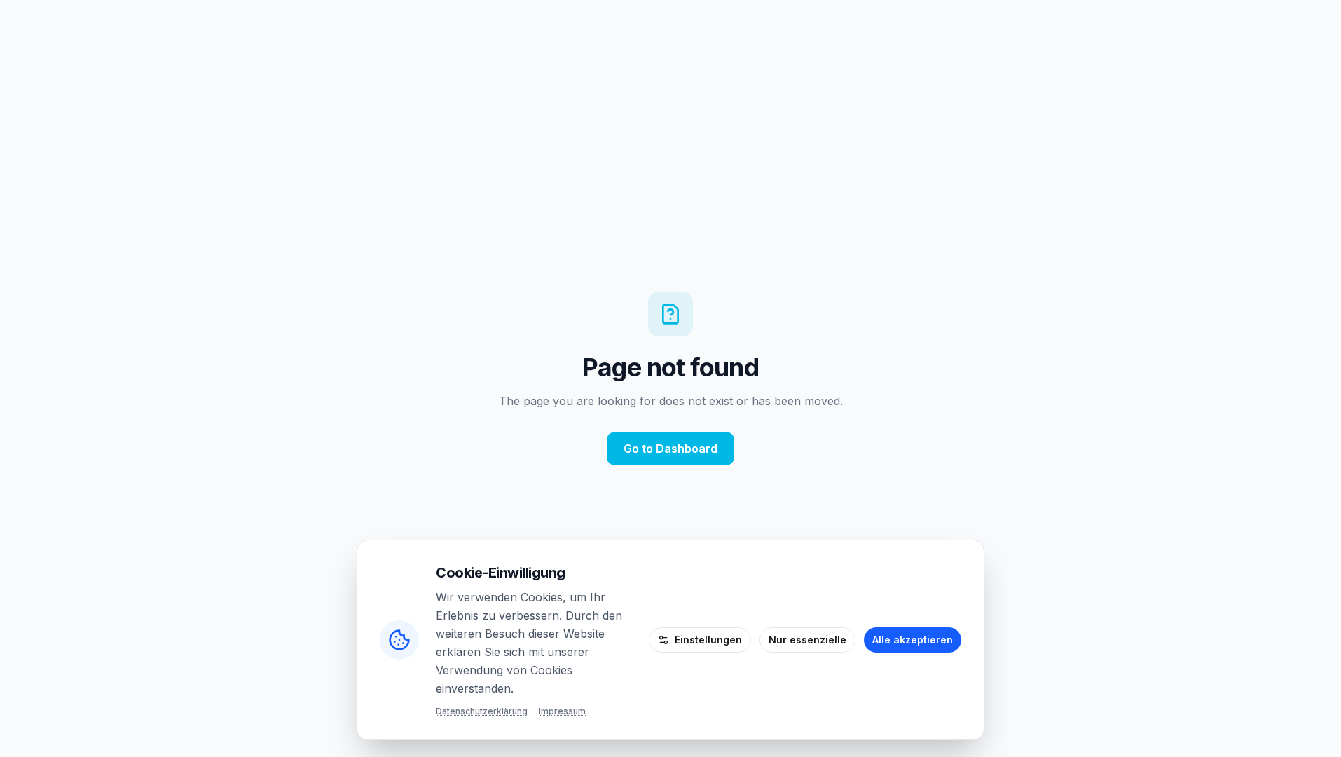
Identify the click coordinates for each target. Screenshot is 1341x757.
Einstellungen (708, 640)
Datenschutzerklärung (482, 711)
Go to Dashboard (670, 449)
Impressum (562, 711)
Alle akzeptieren (912, 640)
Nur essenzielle (807, 640)
